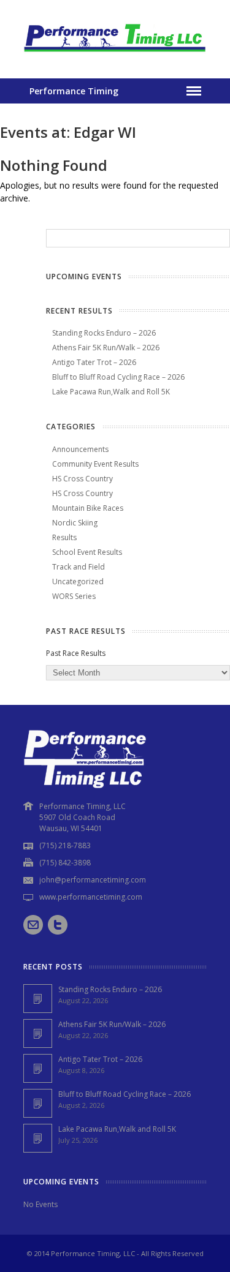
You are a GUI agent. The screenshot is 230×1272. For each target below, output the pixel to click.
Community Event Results (95, 464)
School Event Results (87, 552)
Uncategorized (78, 581)
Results (64, 537)
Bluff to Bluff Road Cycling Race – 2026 (118, 377)
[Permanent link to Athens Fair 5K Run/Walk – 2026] (37, 1033)
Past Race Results (75, 653)
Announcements (80, 449)
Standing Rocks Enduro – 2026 (104, 333)
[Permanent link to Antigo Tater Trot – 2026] (37, 1068)
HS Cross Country (82, 478)
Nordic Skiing (75, 522)
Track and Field (78, 567)
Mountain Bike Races (87, 508)
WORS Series (74, 596)
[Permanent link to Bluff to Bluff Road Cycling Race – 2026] (37, 1103)
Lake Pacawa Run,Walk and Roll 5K (111, 391)
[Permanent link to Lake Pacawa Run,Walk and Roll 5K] (37, 1138)
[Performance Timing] (115, 53)
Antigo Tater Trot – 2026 (94, 362)
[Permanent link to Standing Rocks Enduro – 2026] (37, 998)
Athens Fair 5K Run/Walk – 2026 (105, 347)
